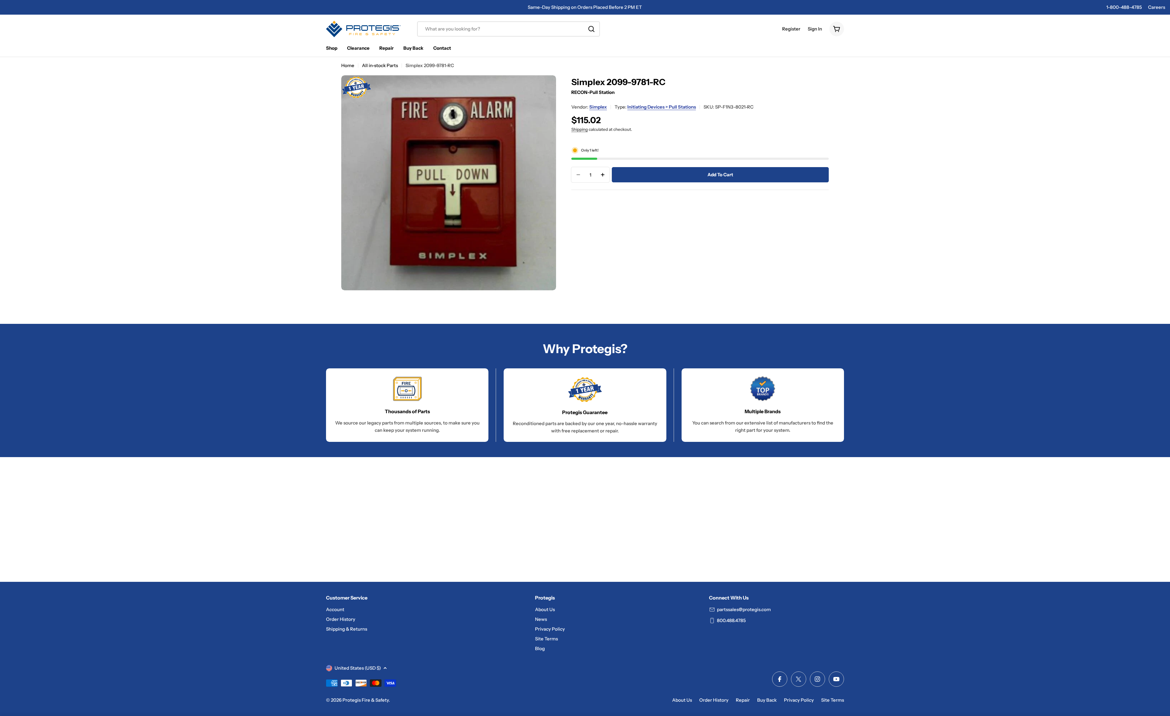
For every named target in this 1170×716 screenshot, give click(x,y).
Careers (1156, 7)
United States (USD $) (358, 668)
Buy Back (767, 700)
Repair (743, 700)
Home (347, 65)
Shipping (579, 129)
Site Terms (832, 700)
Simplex (598, 107)
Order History (714, 700)
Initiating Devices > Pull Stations (661, 107)
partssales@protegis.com (744, 609)
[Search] (591, 29)
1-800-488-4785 (1124, 7)
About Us (682, 700)
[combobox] (508, 29)
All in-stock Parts (380, 65)
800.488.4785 (731, 620)
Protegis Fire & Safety (365, 700)
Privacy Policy (799, 700)
